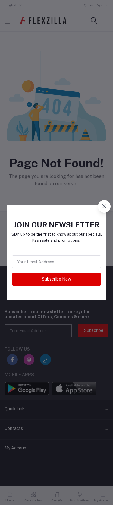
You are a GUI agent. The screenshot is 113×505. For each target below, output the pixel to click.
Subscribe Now (56, 279)
